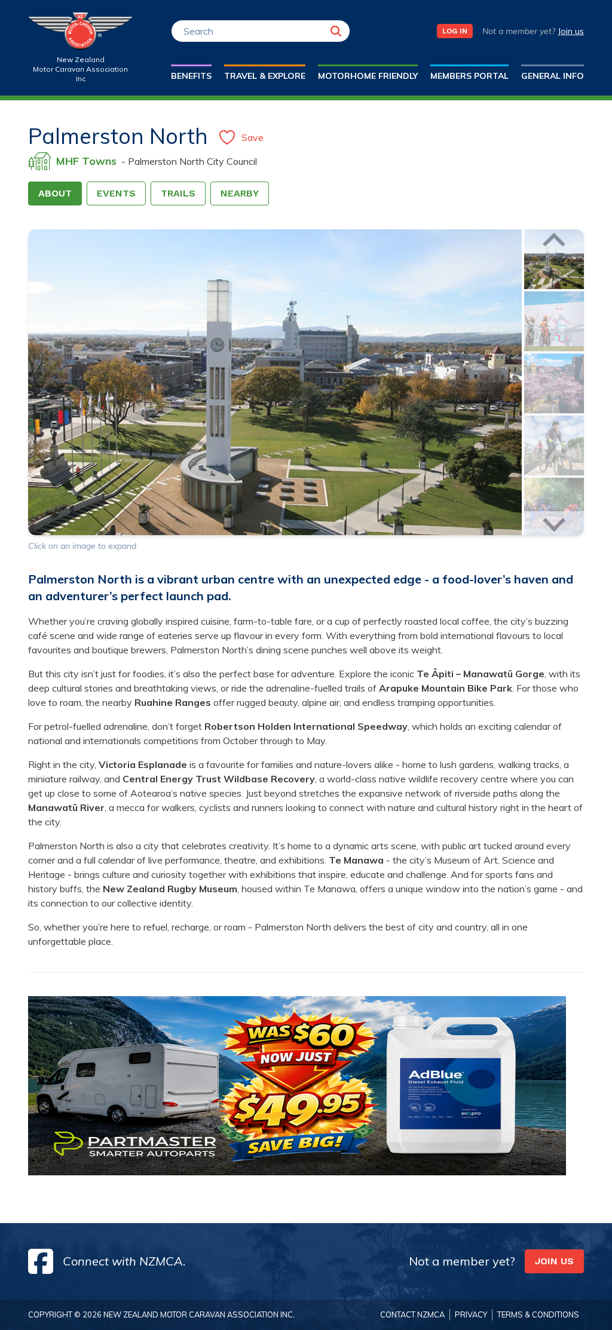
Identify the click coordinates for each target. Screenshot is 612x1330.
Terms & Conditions (538, 1314)
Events (116, 193)
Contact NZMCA (412, 1314)
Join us (571, 31)
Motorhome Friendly (368, 75)
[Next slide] (554, 523)
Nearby (240, 193)
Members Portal (469, 75)
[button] (554, 259)
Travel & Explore (264, 75)
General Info (552, 75)
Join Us (554, 1261)
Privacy (471, 1314)
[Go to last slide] (554, 241)
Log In (454, 31)
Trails (178, 193)
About (55, 193)
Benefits (191, 75)
